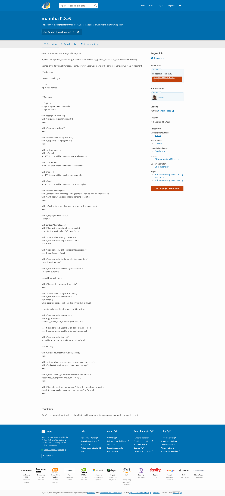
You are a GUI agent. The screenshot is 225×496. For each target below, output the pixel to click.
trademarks (91, 493)
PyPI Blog (111, 437)
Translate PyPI (139, 444)
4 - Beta (158, 135)
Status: (54, 450)
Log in (160, 5)
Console (158, 143)
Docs (151, 5)
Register (171, 5)
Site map (156, 493)
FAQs (83, 451)
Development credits (142, 451)
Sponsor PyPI (139, 448)
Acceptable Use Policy (169, 451)
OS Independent (162, 166)
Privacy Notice (166, 448)
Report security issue (169, 441)
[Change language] (180, 5)
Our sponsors (112, 451)
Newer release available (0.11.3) (164, 79)
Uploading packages (88, 441)
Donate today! (48, 456)
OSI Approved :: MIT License (167, 159)
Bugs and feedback (141, 437)
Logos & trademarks (115, 448)
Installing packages (88, 437)
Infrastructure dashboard (117, 441)
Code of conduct (167, 444)
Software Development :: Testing (169, 180)
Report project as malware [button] (167, 188)
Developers (160, 151)
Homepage (159, 58)
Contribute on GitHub (142, 441)
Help (143, 5)
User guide (85, 444)
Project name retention (90, 448)
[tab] (50, 44)
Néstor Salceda (164, 110)
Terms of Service (167, 437)
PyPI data (156, 69)
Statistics (111, 444)
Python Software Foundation (53, 440)
